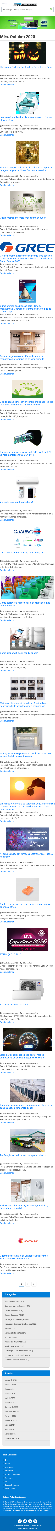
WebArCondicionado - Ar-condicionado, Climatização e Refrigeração (25, 4)
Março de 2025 (10, 1434)
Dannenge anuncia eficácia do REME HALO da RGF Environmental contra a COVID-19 (25, 453)
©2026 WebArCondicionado (27, 1529)
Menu (7, 4)
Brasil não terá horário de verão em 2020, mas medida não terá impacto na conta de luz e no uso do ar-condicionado (27, 806)
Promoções (9, 1478)
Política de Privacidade (22, 1526)
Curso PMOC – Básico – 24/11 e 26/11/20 (21, 552)
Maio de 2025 (10, 1425)
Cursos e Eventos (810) (14, 1310)
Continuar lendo (7, 84)
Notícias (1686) (11, 1337)
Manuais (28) (10, 1328)
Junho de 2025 (10, 1420)
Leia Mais (46, 1510)
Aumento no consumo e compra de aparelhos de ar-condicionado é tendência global (26, 1106)
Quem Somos (10, 1489)
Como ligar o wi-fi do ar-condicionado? (19, 653)
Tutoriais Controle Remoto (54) (17, 1360)
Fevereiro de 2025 (12, 1438)
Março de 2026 (10, 1403)
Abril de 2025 (10, 1429)
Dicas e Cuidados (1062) (14, 1315)
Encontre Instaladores (12, 1474)
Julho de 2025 (10, 1416)
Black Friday (9, 1467)
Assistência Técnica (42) (14, 1302)
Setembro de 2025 (12, 1411)
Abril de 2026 (10, 1398)
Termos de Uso (36, 1526)
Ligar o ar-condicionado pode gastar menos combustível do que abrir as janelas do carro (22, 1056)
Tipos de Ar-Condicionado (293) (17, 1355)
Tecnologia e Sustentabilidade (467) (19, 1351)
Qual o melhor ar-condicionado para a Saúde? (23, 217)
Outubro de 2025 (11, 1407)
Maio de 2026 (10, 1394)
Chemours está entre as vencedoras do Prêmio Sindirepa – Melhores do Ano (24, 1257)
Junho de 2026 (10, 1389)
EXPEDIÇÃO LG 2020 (10, 954)
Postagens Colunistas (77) (15, 1342)
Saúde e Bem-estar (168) (14, 1346)
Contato (8, 1481)
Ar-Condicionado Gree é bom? (15, 1004)
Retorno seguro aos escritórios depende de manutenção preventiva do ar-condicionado (22, 357)
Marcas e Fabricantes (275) (15, 1333)
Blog (6, 1460)
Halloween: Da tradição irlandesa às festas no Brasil (26, 67)
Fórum (7, 1464)
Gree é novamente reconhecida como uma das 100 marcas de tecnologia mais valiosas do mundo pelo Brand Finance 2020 (26, 258)
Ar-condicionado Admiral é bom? (16, 502)
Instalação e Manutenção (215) (17, 1319)
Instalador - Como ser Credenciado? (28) (21, 1324)
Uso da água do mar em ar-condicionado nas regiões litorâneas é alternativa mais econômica (26, 403)
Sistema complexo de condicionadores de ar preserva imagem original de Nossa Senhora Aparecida (27, 169)
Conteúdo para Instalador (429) (17, 1306)
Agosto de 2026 (11, 1380)
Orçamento (9, 1471)
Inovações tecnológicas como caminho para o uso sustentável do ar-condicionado (25, 755)
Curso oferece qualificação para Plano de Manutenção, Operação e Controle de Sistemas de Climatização (25, 309)
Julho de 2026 (10, 1385)
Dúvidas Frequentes (12, 1485)
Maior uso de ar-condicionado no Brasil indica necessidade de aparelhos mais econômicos (23, 704)
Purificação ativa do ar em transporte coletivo (23, 1155)
